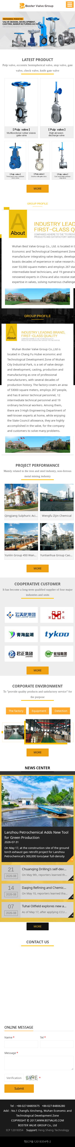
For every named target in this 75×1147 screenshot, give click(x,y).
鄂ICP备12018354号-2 (37, 1141)
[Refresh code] (32, 1078)
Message (11, 1053)
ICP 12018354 (14, 1130)
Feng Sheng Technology (53, 1130)
